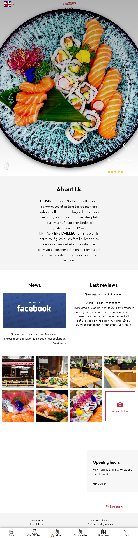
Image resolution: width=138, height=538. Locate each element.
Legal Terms (37, 524)
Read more (59, 343)
